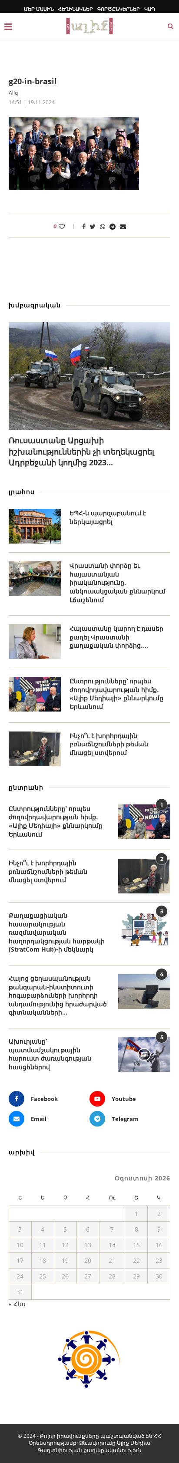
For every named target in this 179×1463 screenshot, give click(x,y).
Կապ (149, 9)
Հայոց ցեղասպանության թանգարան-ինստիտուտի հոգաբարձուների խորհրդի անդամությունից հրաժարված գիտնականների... (58, 995)
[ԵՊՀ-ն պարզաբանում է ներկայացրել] (35, 526)
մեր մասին (39, 9)
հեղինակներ (75, 9)
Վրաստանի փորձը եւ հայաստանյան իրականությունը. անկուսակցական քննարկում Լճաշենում (118, 582)
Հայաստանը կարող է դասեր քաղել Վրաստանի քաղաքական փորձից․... (116, 636)
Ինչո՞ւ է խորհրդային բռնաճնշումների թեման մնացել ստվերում (109, 744)
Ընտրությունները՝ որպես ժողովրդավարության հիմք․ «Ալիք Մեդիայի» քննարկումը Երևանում (116, 694)
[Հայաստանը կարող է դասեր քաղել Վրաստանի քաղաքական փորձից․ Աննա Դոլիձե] (35, 641)
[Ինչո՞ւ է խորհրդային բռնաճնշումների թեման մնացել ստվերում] (35, 749)
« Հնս (17, 1304)
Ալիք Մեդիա (133, 1443)
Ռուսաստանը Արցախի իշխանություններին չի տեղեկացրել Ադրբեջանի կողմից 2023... (81, 451)
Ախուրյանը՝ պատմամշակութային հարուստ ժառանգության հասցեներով (50, 1054)
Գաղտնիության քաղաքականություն (90, 1450)
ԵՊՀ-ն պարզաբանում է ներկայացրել (108, 517)
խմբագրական (35, 305)
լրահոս (22, 492)
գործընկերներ (118, 9)
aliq (13, 92)
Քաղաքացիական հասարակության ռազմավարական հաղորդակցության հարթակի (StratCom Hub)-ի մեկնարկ (57, 932)
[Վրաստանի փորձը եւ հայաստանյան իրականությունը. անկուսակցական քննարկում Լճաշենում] (35, 578)
